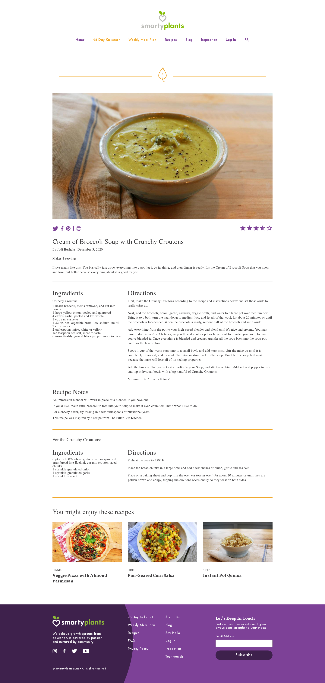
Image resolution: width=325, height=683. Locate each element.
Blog (188, 40)
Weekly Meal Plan (142, 40)
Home (80, 40)
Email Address (225, 636)
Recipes (171, 40)
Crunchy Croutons (64, 300)
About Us (172, 617)
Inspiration (209, 40)
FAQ (131, 641)
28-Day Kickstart (106, 40)
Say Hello (172, 633)
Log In (231, 40)
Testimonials (174, 657)
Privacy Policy (138, 649)
